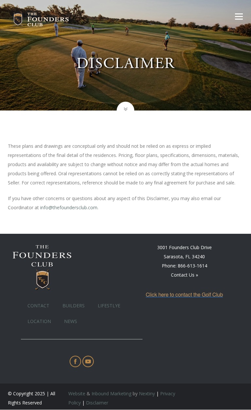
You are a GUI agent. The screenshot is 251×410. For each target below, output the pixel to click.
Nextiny (147, 393)
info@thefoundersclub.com (68, 207)
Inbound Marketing (111, 393)
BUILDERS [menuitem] (73, 305)
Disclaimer (97, 403)
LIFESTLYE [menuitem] (109, 305)
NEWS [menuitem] (70, 321)
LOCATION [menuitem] (39, 321)
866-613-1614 (192, 266)
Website (76, 393)
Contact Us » (184, 275)
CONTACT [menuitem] (38, 305)
